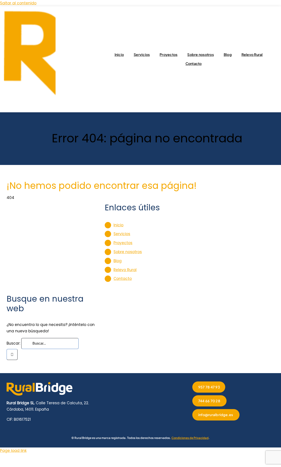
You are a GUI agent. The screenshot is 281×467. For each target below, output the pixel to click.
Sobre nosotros (127, 251)
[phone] (235, 426)
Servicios (121, 233)
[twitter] (200, 426)
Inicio (118, 225)
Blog (117, 260)
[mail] (228, 426)
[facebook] (193, 426)
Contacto (122, 278)
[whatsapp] (221, 426)
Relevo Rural (125, 269)
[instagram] (207, 426)
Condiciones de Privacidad (190, 438)
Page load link (13, 450)
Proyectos (122, 242)
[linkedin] (214, 426)
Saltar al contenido (18, 3)
